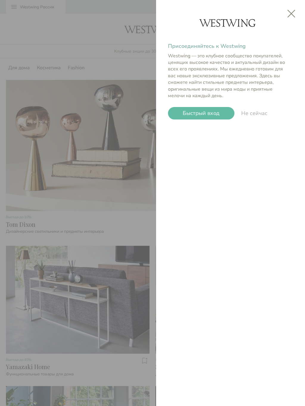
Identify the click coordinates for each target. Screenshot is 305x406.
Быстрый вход (201, 113)
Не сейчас (254, 113)
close (291, 13)
